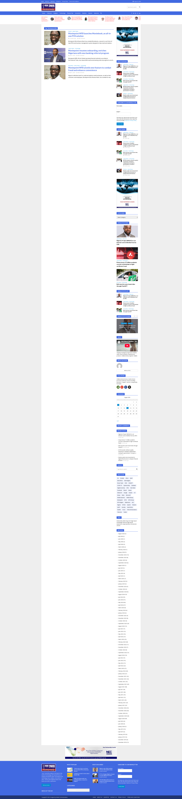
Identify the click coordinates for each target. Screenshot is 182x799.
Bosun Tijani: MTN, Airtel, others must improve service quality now (101, 18)
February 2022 (122, 671)
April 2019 (120, 731)
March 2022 (121, 668)
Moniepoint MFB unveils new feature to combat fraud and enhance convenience (89, 68)
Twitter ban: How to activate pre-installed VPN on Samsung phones (81, 770)
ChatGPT (131, 483)
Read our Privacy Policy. (131, 120)
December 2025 (122, 555)
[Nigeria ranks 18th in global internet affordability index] (95, 769)
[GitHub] (129, 387)
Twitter (125, 512)
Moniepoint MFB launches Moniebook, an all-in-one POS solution (89, 34)
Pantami (134, 505)
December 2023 (122, 615)
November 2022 (122, 647)
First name (119, 106)
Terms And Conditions (74, 1)
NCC (133, 502)
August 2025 (121, 565)
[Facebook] (125, 387)
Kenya (118, 495)
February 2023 (122, 642)
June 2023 (120, 631)
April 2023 (120, 636)
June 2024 (120, 599)
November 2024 (122, 586)
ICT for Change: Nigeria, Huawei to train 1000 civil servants (107, 774)
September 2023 (122, 623)
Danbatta (133, 485)
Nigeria (119, 505)
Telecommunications (132, 509)
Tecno (123, 509)
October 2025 (121, 560)
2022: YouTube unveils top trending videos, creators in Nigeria (80, 780)
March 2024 (121, 607)
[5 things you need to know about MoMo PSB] (69, 774)
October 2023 (121, 621)
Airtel (131, 478)
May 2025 (120, 573)
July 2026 (120, 536)
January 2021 (121, 705)
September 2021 (122, 684)
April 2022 (120, 665)
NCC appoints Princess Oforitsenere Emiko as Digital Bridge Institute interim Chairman (66, 18)
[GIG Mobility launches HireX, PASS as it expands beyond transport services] (110, 18)
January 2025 (121, 584)
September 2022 (122, 652)
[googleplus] (121, 387)
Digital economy (121, 488)
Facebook (119, 490)
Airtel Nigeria (127, 480)
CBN (126, 483)
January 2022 (121, 673)
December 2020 (122, 708)
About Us (47, 1)
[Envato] (118, 387)
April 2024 (120, 605)
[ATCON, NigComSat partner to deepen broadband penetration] (95, 781)
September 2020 (122, 716)
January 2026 (121, 552)
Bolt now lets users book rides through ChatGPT (130, 81)
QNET (118, 507)
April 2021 (120, 697)
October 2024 (121, 589)
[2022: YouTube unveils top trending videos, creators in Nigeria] (69, 779)
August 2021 (121, 687)
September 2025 (122, 562)
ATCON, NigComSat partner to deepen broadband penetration (106, 780)
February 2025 (122, 581)
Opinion (90, 13)
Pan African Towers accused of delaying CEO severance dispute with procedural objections (84, 18)
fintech (125, 490)
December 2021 (122, 676)
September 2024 (122, 591)
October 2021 (121, 681)
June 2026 (120, 539)
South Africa (130, 507)
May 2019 (120, 729)
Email (118, 111)
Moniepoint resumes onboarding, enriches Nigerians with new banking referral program (88, 51)
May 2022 (120, 663)
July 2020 (120, 721)
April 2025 (120, 576)
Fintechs (125, 93)
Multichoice (127, 502)
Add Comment (81, 38)
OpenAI (129, 505)
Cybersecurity (127, 485)
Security (123, 507)
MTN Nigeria (120, 502)
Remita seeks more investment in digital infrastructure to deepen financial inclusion (130, 96)
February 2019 (122, 734)
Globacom (119, 492)
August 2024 (121, 594)
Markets (84, 13)
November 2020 (122, 710)
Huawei (130, 492)
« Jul (118, 421)
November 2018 (122, 742)
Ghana (129, 490)
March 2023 (121, 639)
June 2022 (120, 660)
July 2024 (120, 597)
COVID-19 (119, 485)
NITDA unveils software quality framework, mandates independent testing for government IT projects (130, 88)
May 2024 (120, 602)
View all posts (127, 370)
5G (118, 478)
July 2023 (120, 628)
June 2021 (120, 692)
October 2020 (121, 713)
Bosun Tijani (120, 483)
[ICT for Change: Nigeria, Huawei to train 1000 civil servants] (95, 775)
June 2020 (120, 724)
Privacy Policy (65, 1)
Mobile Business (121, 497)
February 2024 (122, 610)
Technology (62, 13)
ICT (135, 492)
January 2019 (121, 737)
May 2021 (120, 694)
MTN (125, 500)
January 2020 (121, 726)
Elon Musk (132, 488)
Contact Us (58, 1)
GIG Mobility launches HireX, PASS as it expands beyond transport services (117, 18)
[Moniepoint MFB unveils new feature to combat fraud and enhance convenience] (54, 72)
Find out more (46, 785)
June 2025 (120, 570)
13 (127, 408)
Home (42, 1)
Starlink (119, 509)
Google (125, 492)
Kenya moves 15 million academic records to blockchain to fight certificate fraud (130, 75)
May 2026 (120, 541)
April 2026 (120, 544)
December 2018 (122, 739)
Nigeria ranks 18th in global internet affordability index (105, 769)
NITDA (123, 505)
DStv (128, 488)
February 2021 (122, 702)
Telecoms (49, 13)
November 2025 (122, 557)
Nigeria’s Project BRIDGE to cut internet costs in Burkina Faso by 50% (135, 18)
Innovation (77, 13)
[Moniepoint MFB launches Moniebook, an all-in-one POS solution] (54, 38)
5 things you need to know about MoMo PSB (82, 774)
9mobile (122, 478)
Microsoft (128, 495)
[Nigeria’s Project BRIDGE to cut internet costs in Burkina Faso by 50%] (127, 18)
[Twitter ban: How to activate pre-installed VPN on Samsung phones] (69, 769)
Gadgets (56, 13)
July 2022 (120, 658)
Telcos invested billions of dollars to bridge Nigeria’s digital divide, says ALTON (50, 18)
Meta (123, 495)
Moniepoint (120, 500)
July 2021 (120, 689)
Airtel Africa (120, 480)
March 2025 (121, 578)
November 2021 (122, 679)
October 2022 (121, 650)
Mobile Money (130, 497)
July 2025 (120, 568)
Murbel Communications (61, 797)
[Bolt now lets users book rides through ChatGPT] (119, 80)
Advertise (53, 1)
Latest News (75, 31)
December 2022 (122, 644)
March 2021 (121, 700)
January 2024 (121, 613)
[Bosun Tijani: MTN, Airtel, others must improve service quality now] (93, 18)
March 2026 (121, 547)
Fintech (70, 31)
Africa (127, 478)
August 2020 (121, 718)
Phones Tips (70, 13)
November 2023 (122, 618)
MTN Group (131, 500)
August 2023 (121, 626)
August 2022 (121, 655)
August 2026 (121, 533)
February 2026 (122, 549)
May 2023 (120, 634)
